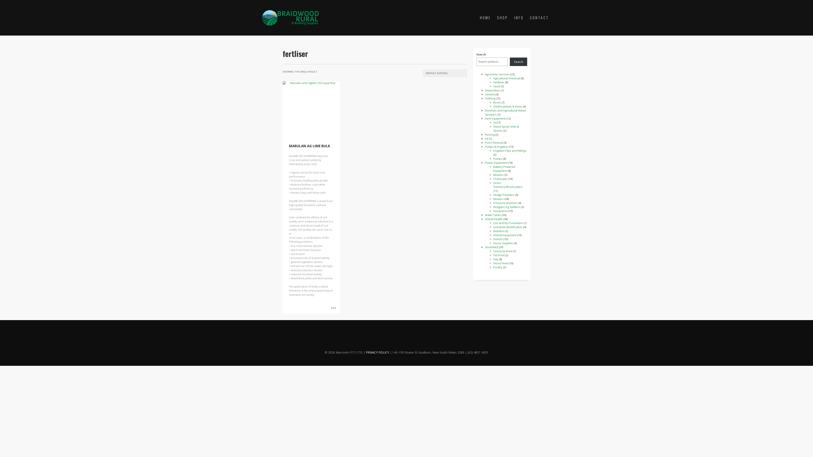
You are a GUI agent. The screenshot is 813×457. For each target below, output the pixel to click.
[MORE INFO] (333, 308)
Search (481, 54)
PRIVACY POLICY (377, 352)
